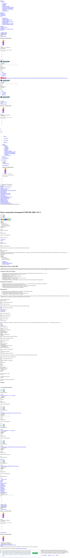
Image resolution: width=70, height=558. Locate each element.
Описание (4, 261)
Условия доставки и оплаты (7, 19)
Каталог (1, 480)
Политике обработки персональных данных (11, 554)
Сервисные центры (3, 492)
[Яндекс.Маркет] (3, 41)
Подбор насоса (3, 489)
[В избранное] (2, 215)
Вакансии (4, 5)
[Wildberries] (3, 44)
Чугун (1, 333)
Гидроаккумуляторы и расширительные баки (8, 190)
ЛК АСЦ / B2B (3, 485)
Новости (1, 487)
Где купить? (2, 491)
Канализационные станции (5, 193)
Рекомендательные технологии (7, 23)
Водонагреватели (3, 191)
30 (0, 303)
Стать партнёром (5, 10)
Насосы (1, 187)
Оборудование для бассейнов (5, 194)
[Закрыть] (1, 132)
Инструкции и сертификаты (7, 263)
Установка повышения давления (6, 203)
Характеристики (5, 262)
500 (1, 308)
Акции (1, 481)
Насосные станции (3, 189)
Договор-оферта (5, 22)
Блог (1, 482)
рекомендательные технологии (21, 548)
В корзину (2, 397)
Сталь (1, 478)
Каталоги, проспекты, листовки (8, 7)
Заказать (2, 222)
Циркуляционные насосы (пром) (6, 196)
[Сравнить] (2, 217)
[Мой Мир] (4, 219)
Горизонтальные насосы (4, 198)
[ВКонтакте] (1, 219)
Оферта (1, 545)
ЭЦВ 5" (1, 242)
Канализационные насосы (5, 202)
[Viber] (7, 219)
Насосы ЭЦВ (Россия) (4, 201)
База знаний (2, 486)
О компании (4, 3)
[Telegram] (10, 219)
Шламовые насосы (3, 199)
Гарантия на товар (5, 20)
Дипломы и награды (6, 6)
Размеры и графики (5, 264)
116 (1, 249)
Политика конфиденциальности (8, 21)
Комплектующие (3, 192)
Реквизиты (4, 4)
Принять (35, 553)
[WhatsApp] (8, 219)
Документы (2, 484)
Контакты (2, 490)
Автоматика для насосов (4, 188)
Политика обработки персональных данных (8, 544)
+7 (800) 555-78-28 (3, 32)
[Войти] (0, 127)
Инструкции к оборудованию (7, 8)
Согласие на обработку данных (7, 24)
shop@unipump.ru (3, 36)
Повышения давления (4, 200)
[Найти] (1, 69)
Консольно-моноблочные (4, 197)
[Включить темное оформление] (1, 60)
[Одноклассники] (2, 219)
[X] (5, 219)
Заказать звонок (3, 34)
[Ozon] (3, 110)
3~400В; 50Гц (2, 239)
